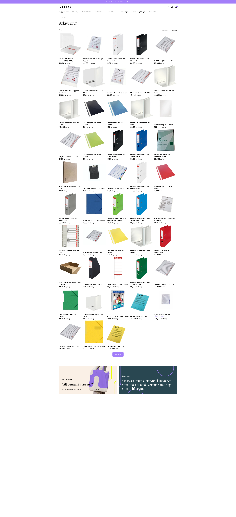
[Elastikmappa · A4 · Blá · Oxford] (94, 204)
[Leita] (168, 7)
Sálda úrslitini (64, 30)
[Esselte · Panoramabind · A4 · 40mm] (141, 236)
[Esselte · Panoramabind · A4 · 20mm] (70, 108)
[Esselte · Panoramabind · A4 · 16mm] (141, 108)
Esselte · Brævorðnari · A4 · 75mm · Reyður (163, 251)
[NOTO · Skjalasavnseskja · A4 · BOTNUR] (70, 268)
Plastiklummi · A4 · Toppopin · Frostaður (69, 92)
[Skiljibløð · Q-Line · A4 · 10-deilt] (118, 172)
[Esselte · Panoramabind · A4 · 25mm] (165, 76)
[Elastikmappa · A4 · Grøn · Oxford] (70, 300)
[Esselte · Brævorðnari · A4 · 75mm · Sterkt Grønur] (118, 204)
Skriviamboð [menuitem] (99, 12)
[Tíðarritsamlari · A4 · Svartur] (94, 268)
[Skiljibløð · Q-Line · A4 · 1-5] (94, 236)
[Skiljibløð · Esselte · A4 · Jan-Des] (70, 236)
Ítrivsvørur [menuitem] (152, 12)
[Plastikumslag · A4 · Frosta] (165, 108)
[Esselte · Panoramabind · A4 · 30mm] (94, 76)
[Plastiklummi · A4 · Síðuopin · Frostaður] (165, 204)
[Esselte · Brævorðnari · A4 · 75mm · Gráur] (70, 204)
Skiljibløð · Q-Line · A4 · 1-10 (140, 93)
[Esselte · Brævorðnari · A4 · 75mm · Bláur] (141, 140)
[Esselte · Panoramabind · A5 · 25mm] (94, 300)
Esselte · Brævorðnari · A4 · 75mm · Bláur (140, 156)
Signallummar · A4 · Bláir (162, 315)
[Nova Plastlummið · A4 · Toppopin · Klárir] (165, 140)
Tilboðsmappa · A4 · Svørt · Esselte (92, 124)
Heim (60, 17)
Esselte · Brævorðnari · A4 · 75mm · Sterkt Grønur (116, 219)
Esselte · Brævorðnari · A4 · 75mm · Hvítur (116, 60)
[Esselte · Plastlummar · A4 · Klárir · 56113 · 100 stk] (70, 44)
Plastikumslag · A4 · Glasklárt (117, 93)
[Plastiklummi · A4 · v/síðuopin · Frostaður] (94, 44)
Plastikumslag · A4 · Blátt (139, 316)
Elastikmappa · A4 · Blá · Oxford (94, 220)
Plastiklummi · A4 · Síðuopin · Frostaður (164, 219)
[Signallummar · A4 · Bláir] (165, 300)
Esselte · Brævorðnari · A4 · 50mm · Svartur (116, 156)
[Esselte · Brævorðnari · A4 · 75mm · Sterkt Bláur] (141, 204)
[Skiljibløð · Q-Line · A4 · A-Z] (165, 44)
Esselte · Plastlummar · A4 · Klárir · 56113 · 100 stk (68, 60)
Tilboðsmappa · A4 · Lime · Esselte (92, 156)
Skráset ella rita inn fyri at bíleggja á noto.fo (118, 1)
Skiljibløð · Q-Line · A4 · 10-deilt (118, 189)
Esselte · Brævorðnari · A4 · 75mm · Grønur (140, 283)
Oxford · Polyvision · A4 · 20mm (118, 316)
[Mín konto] (172, 7)
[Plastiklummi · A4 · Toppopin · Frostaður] (70, 76)
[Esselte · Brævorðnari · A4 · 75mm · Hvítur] (118, 44)
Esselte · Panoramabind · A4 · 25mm (164, 92)
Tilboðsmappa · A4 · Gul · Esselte (115, 251)
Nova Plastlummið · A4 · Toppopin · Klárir (162, 156)
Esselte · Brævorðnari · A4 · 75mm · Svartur (140, 60)
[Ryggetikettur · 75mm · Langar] (118, 268)
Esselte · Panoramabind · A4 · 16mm (140, 124)
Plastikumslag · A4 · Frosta (163, 125)
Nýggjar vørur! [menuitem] (64, 12)
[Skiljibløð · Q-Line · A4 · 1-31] (165, 268)
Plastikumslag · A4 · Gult (115, 346)
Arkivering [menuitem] (74, 12)
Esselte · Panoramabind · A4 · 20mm (69, 124)
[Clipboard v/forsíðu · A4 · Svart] (94, 172)
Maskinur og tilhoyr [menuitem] (138, 12)
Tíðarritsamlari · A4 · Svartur (93, 284)
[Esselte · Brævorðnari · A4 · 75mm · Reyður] (165, 236)
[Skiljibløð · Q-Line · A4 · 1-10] (141, 76)
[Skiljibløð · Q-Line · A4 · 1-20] (70, 331)
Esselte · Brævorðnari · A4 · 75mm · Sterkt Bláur (140, 219)
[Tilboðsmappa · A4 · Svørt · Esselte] (94, 108)
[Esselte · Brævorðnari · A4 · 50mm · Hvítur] (141, 172)
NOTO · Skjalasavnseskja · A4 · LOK (70, 188)
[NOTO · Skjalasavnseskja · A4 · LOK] (70, 172)
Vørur (65, 17)
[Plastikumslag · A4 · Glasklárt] (118, 76)
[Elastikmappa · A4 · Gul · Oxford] (94, 331)
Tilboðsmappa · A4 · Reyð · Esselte (163, 188)
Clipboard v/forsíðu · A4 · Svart (94, 189)
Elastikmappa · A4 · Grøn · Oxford (68, 315)
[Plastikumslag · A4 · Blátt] (141, 300)
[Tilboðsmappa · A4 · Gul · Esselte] (118, 236)
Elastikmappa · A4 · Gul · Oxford (94, 346)
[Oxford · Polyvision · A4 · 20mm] (118, 300)
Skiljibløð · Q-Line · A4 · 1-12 (69, 157)
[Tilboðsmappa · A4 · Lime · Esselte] (94, 140)
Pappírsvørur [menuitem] (86, 12)
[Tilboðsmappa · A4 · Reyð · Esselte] (165, 172)
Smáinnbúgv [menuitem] (124, 12)
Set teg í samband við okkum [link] (71, 389)
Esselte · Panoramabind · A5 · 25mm (93, 315)
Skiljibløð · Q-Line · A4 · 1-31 (164, 284)
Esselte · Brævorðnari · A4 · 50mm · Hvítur (140, 188)
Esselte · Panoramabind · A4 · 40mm (140, 251)
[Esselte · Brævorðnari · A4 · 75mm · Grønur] (141, 268)
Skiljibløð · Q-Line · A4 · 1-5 (92, 252)
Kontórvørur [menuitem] (111, 12)
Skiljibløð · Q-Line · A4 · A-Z (163, 61)
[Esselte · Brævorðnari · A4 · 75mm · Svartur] (141, 44)
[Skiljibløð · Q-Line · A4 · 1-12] (70, 140)
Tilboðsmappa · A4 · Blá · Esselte (115, 124)
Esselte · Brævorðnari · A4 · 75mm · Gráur (68, 219)
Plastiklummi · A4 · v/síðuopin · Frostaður (93, 60)
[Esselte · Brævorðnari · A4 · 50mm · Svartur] (118, 140)
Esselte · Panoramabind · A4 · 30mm (93, 92)
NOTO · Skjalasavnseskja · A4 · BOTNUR (70, 283)
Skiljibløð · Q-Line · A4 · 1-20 (69, 346)
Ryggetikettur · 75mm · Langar (117, 284)
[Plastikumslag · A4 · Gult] (118, 331)
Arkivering (70, 17)
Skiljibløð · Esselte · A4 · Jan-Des (69, 251)
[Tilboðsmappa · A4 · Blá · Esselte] (118, 108)
